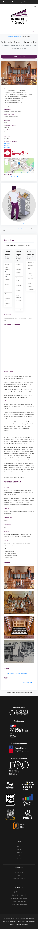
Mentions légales (20, 918)
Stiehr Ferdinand (17, 94)
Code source (7, 2)
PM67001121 (6, 145)
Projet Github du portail (19, 892)
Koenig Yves (8, 102)
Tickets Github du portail (19, 895)
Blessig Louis (8, 98)
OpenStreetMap (24, 172)
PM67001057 (7, 143)
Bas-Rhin (14, 45)
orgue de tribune (24, 45)
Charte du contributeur (19, 878)
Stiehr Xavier (8, 94)
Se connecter (19, 872)
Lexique (19, 855)
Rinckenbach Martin (10, 96)
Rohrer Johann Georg (10, 90)
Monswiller (6, 45)
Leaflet (17, 172)
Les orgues (19, 852)
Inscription (24, 2)
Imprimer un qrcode (19, 224)
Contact (19, 858)
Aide (19, 875)
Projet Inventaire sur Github (19, 898)
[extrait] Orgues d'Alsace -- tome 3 (18, 673)
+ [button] (6, 161)
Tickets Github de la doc (19, 901)
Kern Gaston (8, 100)
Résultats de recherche (14, 36)
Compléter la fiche (20, 56)
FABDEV (5, 921)
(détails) (20, 228)
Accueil (19, 846)
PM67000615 (7, 147)
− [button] (6, 163)
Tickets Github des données (19, 904)
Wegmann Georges (10, 92)
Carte (19, 849)
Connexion (16, 2)
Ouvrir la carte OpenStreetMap (12, 176)
